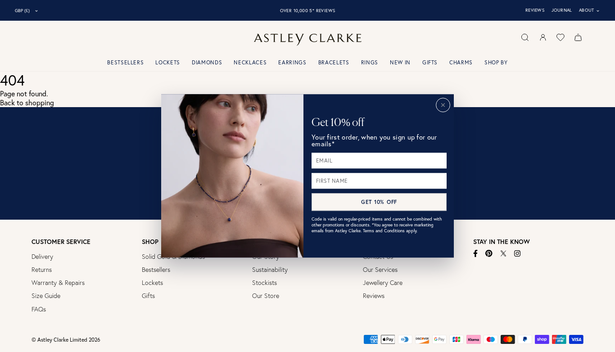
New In (400, 62)
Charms (461, 62)
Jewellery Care (382, 283)
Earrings (292, 62)
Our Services (380, 270)
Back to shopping (27, 102)
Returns (42, 270)
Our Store (265, 296)
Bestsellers (125, 62)
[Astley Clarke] (307, 40)
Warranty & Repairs (58, 283)
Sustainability (270, 270)
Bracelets (333, 62)
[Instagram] (517, 253)
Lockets (167, 62)
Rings (369, 62)
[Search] (525, 37)
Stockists (264, 283)
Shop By (496, 62)
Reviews (534, 10)
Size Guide (46, 296)
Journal (562, 10)
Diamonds (207, 62)
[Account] (543, 37)
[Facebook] (475, 253)
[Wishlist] (560, 37)
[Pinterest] (489, 253)
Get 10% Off (379, 202)
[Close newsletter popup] (443, 105)
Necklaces (250, 62)
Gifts (430, 62)
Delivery (42, 257)
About (589, 10)
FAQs (39, 309)
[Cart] (578, 37)
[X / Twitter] (503, 253)
